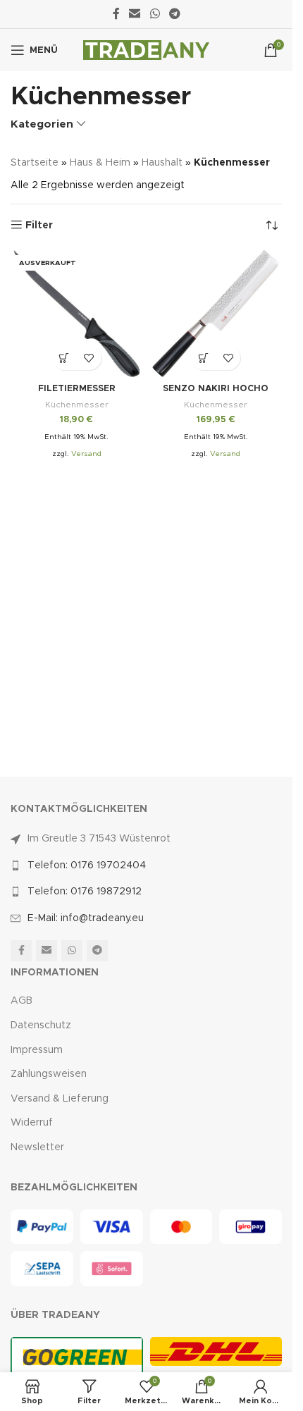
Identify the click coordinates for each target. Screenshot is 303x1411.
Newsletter (37, 1147)
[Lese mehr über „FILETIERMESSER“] (64, 357)
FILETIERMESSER (77, 388)
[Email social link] (135, 14)
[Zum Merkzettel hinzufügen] (89, 357)
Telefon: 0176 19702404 (86, 865)
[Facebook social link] (116, 14)
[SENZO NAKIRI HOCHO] (216, 313)
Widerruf (32, 1123)
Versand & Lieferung (60, 1099)
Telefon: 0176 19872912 (84, 891)
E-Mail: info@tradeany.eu (85, 918)
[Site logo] (146, 50)
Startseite (34, 163)
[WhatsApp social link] (154, 14)
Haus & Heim (100, 163)
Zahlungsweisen (49, 1074)
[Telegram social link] (174, 14)
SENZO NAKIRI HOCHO (215, 388)
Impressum (37, 1050)
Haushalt (162, 163)
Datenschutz (41, 1025)
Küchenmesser (77, 404)
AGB (21, 1001)
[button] (203, 357)
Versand (86, 453)
